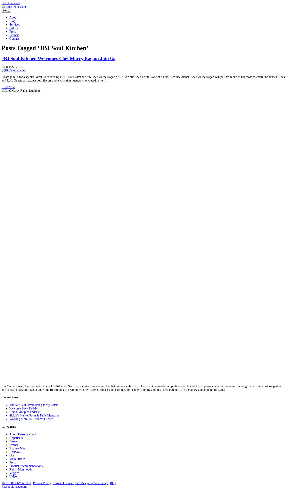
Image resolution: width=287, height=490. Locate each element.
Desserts (14, 441)
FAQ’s (13, 28)
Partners (14, 35)
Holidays (14, 452)
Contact (14, 38)
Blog (12, 21)
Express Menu (18, 448)
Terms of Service (63, 483)
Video (13, 476)
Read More (8, 87)
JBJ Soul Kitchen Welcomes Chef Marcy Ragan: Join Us (58, 58)
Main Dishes (17, 459)
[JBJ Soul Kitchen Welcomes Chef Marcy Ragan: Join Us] (14, 70)
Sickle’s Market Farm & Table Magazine (34, 415)
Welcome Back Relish (23, 408)
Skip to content (11, 3)
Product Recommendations (26, 466)
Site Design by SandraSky (91, 483)
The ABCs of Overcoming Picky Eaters (33, 405)
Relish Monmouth (20, 469)
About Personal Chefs (23, 434)
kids (11, 455)
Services (14, 24)
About (13, 17)
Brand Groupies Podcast (24, 412)
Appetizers (16, 437)
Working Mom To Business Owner (31, 419)
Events (13, 445)
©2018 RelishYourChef (16, 483)
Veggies (14, 473)
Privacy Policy (42, 483)
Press (12, 31)
